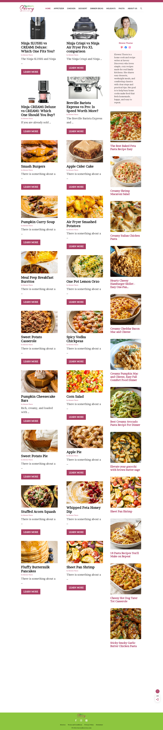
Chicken (71, 8)
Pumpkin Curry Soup (38, 222)
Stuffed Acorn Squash (38, 512)
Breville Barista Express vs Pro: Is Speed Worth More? (82, 107)
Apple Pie (74, 452)
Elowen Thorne (126, 43)
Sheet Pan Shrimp (81, 567)
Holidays (111, 8)
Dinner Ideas (96, 8)
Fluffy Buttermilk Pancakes (35, 569)
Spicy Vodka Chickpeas (76, 339)
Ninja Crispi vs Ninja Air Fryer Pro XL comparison (83, 47)
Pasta (122, 8)
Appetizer (59, 8)
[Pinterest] (86, 720)
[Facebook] (76, 720)
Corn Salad (75, 396)
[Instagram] (81, 720)
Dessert (83, 8)
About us (132, 8)
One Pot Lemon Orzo (83, 281)
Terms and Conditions (75, 725)
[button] (141, 8)
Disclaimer (99, 725)
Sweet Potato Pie (34, 456)
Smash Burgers (33, 166)
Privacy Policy (89, 725)
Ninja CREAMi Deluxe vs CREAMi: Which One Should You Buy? (38, 111)
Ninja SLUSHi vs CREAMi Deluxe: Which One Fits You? (38, 47)
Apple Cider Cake (80, 166)
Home (48, 8)
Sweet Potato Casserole (31, 339)
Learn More (30, 72)
